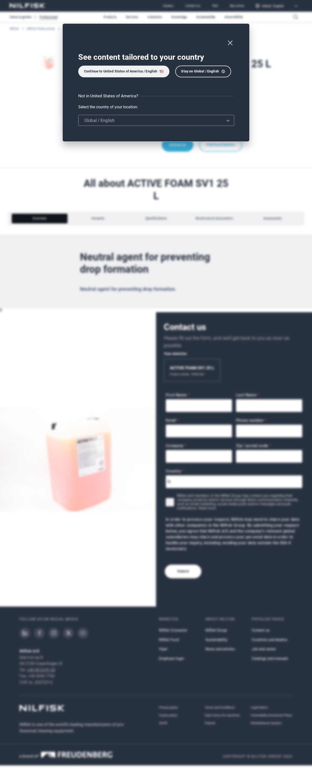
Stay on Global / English (200, 71)
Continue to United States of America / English (120, 71)
